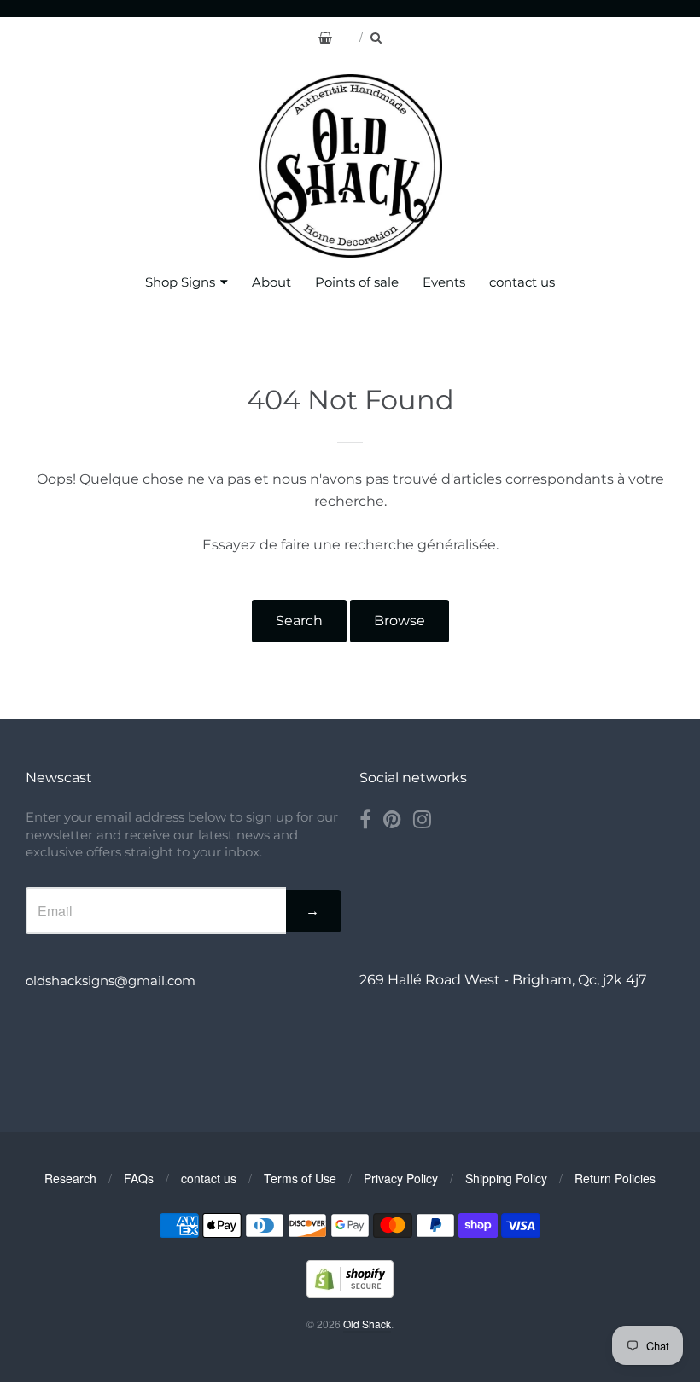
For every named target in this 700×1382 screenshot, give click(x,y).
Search (299, 621)
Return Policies (615, 1178)
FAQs (139, 1178)
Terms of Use (300, 1178)
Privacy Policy (401, 1178)
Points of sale (357, 282)
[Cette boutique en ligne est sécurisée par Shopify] (350, 1292)
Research (70, 1178)
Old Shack (367, 1323)
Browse (399, 621)
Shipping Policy (506, 1178)
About (271, 282)
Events (444, 282)
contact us (522, 282)
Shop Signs (180, 282)
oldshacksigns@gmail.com (110, 981)
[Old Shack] (350, 166)
